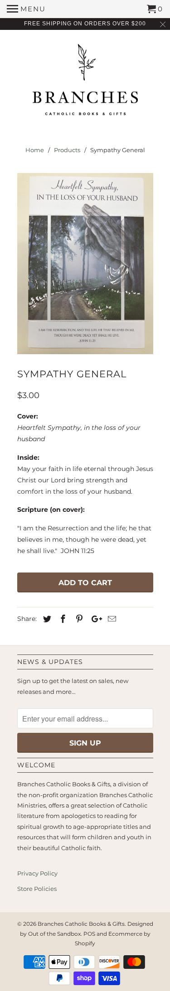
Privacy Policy (37, 873)
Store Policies (37, 888)
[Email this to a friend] (110, 619)
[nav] (26, 9)
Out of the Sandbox (54, 933)
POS (89, 933)
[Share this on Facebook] (61, 619)
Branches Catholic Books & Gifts (81, 923)
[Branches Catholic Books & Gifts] (85, 82)
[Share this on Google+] (94, 619)
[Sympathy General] (85, 263)
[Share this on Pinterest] (78, 619)
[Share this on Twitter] (46, 619)
